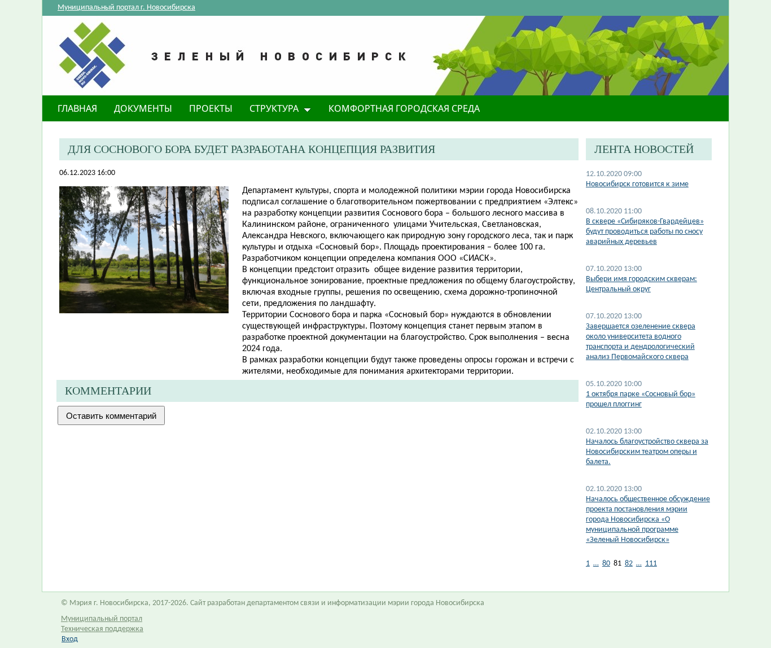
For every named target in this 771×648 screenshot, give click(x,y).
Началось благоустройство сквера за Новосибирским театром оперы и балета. (647, 451)
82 (629, 563)
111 (651, 563)
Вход (70, 639)
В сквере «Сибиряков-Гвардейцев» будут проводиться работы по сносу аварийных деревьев (645, 231)
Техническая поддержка (102, 629)
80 (606, 563)
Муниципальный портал (101, 619)
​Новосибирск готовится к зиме (637, 184)
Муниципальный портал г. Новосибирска (126, 7)
